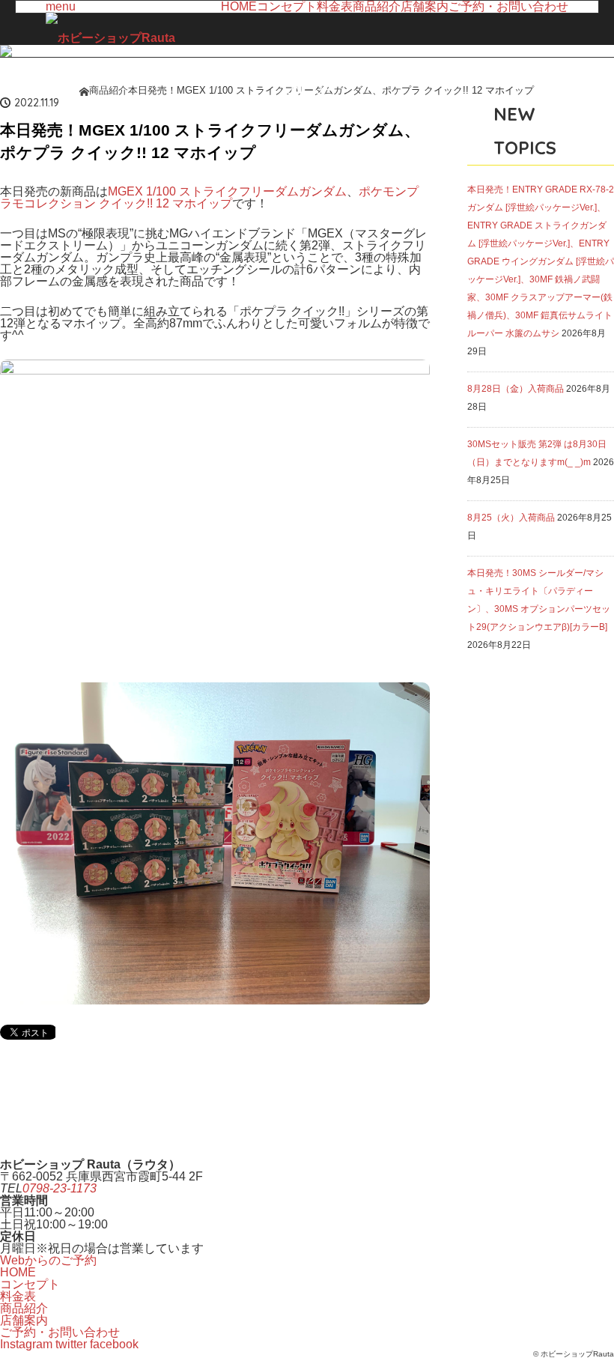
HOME (239, 7)
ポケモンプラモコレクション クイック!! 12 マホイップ (209, 197)
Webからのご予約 (48, 1260)
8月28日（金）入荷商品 (515, 389)
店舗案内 (425, 7)
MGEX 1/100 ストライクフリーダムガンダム (227, 191)
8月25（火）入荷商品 (511, 517)
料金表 (335, 7)
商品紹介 (377, 7)
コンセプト (287, 7)
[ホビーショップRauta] (110, 38)
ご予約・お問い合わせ (508, 7)
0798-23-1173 (59, 1188)
